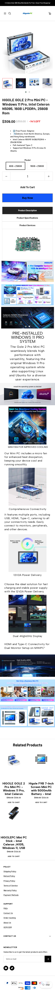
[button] (26, 92)
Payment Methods (11, 895)
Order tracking (10, 918)
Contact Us (8, 913)
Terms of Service (11, 885)
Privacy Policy (9, 881)
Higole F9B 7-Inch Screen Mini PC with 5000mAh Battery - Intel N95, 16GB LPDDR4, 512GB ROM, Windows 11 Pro (41, 788)
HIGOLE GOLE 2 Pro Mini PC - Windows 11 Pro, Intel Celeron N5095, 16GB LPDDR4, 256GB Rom (26, 106)
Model (27, 160)
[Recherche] (9, 13)
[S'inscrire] (48, 959)
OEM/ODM (8, 927)
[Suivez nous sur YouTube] (6, 968)
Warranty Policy (10, 890)
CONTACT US (10, 936)
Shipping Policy (10, 871)
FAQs (6, 908)
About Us (7, 922)
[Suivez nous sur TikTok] (12, 968)
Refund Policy (9, 876)
